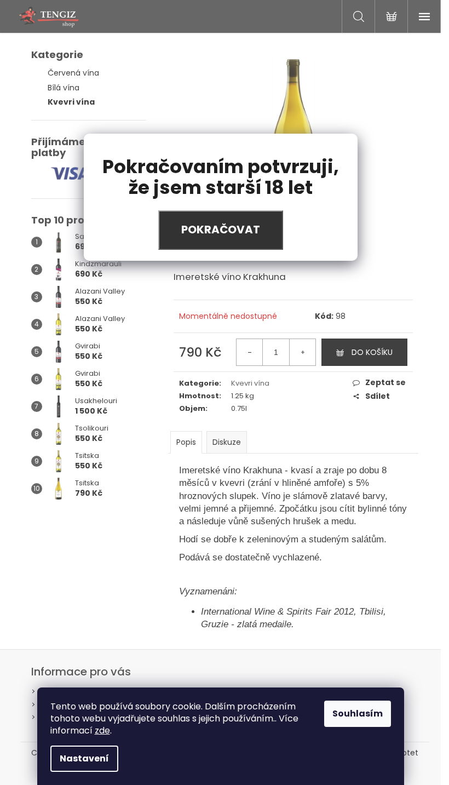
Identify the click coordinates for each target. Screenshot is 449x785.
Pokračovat (220, 229)
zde (102, 730)
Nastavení (84, 758)
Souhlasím (357, 713)
